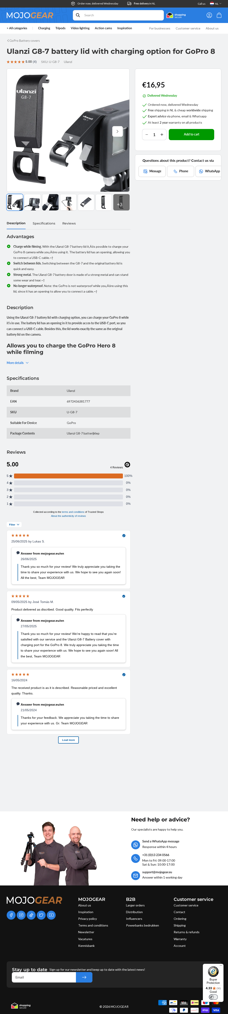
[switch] (213, 997)
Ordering (180, 918)
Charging (44, 28)
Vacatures (85, 939)
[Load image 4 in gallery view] (68, 202)
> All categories (17, 28)
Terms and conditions (93, 925)
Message (155, 171)
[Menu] (221, 966)
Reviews (69, 223)
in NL (144, 3)
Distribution (134, 912)
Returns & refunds (187, 932)
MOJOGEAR (119, 1006)
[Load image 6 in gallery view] (104, 202)
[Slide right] (117, 131)
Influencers (134, 918)
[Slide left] (18, 131)
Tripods (60, 28)
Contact (179, 912)
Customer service (186, 905)
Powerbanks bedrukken (142, 925)
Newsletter (86, 932)
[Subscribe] (84, 977)
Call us (202, 3)
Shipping (180, 925)
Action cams (103, 28)
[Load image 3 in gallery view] (50, 202)
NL (216, 3)
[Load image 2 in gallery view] (32, 202)
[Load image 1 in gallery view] (15, 202)
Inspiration (85, 912)
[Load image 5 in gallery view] (86, 202)
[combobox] (118, 15)
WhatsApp (212, 171)
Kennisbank (86, 946)
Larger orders (135, 905)
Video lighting (80, 28)
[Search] (78, 15)
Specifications (44, 223)
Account (180, 946)
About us (84, 905)
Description (16, 223)
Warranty (180, 939)
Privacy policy (87, 918)
